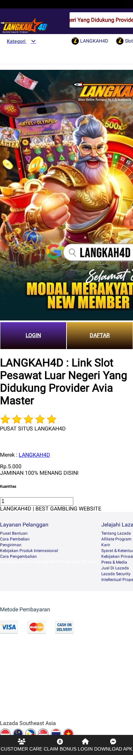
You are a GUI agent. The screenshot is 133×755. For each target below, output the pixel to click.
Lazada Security (116, 573)
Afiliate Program (116, 539)
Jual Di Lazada (115, 568)
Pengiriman (10, 544)
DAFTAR (100, 335)
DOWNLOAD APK (113, 749)
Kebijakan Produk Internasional (29, 550)
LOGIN (33, 335)
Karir (105, 544)
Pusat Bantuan (14, 533)
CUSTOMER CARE (21, 749)
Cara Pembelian (15, 539)
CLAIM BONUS (60, 749)
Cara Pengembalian (18, 556)
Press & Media (114, 562)
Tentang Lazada (116, 533)
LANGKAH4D (34, 455)
